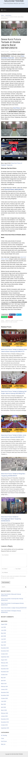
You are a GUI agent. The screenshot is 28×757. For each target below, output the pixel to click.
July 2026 (3, 627)
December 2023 (5, 648)
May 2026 (3, 633)
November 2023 (5, 650)
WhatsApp (5, 316)
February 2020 (4, 713)
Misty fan (3, 744)
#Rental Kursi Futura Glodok (14, 320)
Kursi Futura (8, 15)
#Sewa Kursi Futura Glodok (9, 321)
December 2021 (5, 668)
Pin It (11, 316)
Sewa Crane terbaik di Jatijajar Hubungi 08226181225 (13, 607)
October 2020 (4, 698)
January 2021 (4, 689)
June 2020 (3, 701)
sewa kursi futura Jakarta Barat (13, 189)
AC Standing (4, 735)
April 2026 (3, 636)
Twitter (19, 314)
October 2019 (4, 725)
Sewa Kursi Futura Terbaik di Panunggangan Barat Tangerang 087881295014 (11, 519)
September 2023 (5, 656)
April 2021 (3, 680)
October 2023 (4, 653)
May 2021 (3, 677)
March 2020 (4, 710)
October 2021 (4, 674)
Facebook (13, 314)
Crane (2, 738)
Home (2, 15)
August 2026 (4, 624)
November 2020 (5, 695)
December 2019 (5, 719)
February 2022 (4, 662)
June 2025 (3, 642)
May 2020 (3, 704)
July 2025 (3, 639)
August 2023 (4, 659)
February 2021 (4, 686)
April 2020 (3, 707)
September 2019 (5, 728)
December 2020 (5, 692)
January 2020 (4, 716)
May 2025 (3, 645)
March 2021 (4, 683)
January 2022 (4, 665)
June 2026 (3, 630)
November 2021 (5, 671)
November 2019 (5, 722)
